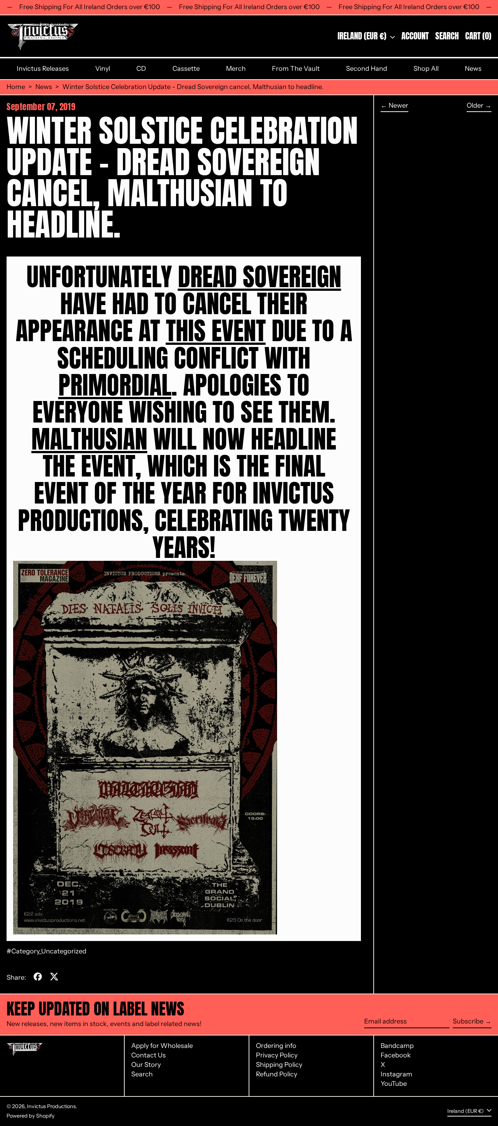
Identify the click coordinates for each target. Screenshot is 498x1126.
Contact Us (148, 1055)
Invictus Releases (43, 69)
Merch (236, 69)
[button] (447, 36)
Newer (398, 105)
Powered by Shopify (31, 1115)
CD (141, 69)
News (473, 69)
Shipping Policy (279, 1065)
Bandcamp (397, 1046)
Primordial (114, 385)
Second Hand (366, 69)
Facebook (396, 1055)
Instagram (396, 1074)
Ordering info (276, 1046)
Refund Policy (276, 1074)
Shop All (426, 69)
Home (16, 87)
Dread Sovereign (259, 277)
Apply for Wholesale (162, 1046)
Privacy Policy (276, 1055)
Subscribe (468, 1021)
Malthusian (89, 439)
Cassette (186, 69)
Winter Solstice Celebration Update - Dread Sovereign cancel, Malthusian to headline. (192, 87)
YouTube (394, 1084)
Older (475, 105)
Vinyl (102, 69)
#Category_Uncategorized (46, 951)
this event (216, 331)
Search (142, 1074)
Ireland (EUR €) (363, 36)
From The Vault (296, 69)
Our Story (146, 1065)
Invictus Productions (51, 1106)
